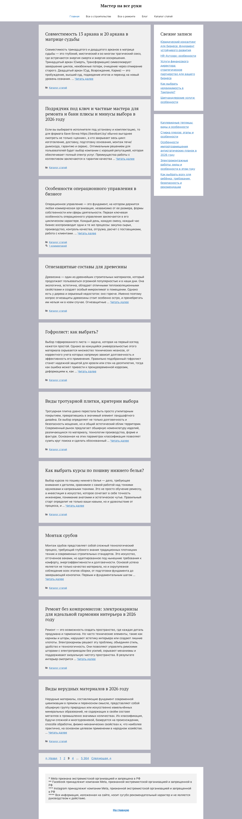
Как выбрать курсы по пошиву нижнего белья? (94, 470)
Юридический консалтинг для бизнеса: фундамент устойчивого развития (178, 46)
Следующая (101, 758)
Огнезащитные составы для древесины (86, 267)
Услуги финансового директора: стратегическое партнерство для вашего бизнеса (178, 70)
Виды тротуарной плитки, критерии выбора (91, 401)
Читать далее (84, 78)
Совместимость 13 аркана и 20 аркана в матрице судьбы (86, 36)
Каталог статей (163, 16)
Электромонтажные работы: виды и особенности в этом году (178, 164)
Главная (74, 16)
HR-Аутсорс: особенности (178, 55)
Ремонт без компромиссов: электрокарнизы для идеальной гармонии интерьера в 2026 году (91, 614)
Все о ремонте (126, 16)
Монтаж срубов (61, 535)
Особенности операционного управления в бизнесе (90, 191)
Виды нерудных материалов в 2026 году (87, 689)
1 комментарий (58, 245)
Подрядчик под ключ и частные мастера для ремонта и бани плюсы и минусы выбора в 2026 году (92, 113)
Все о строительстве (98, 16)
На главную (121, 810)
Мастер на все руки (121, 5)
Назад (51, 758)
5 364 (85, 758)
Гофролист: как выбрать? (71, 332)
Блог (145, 16)
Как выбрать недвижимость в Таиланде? (172, 88)
